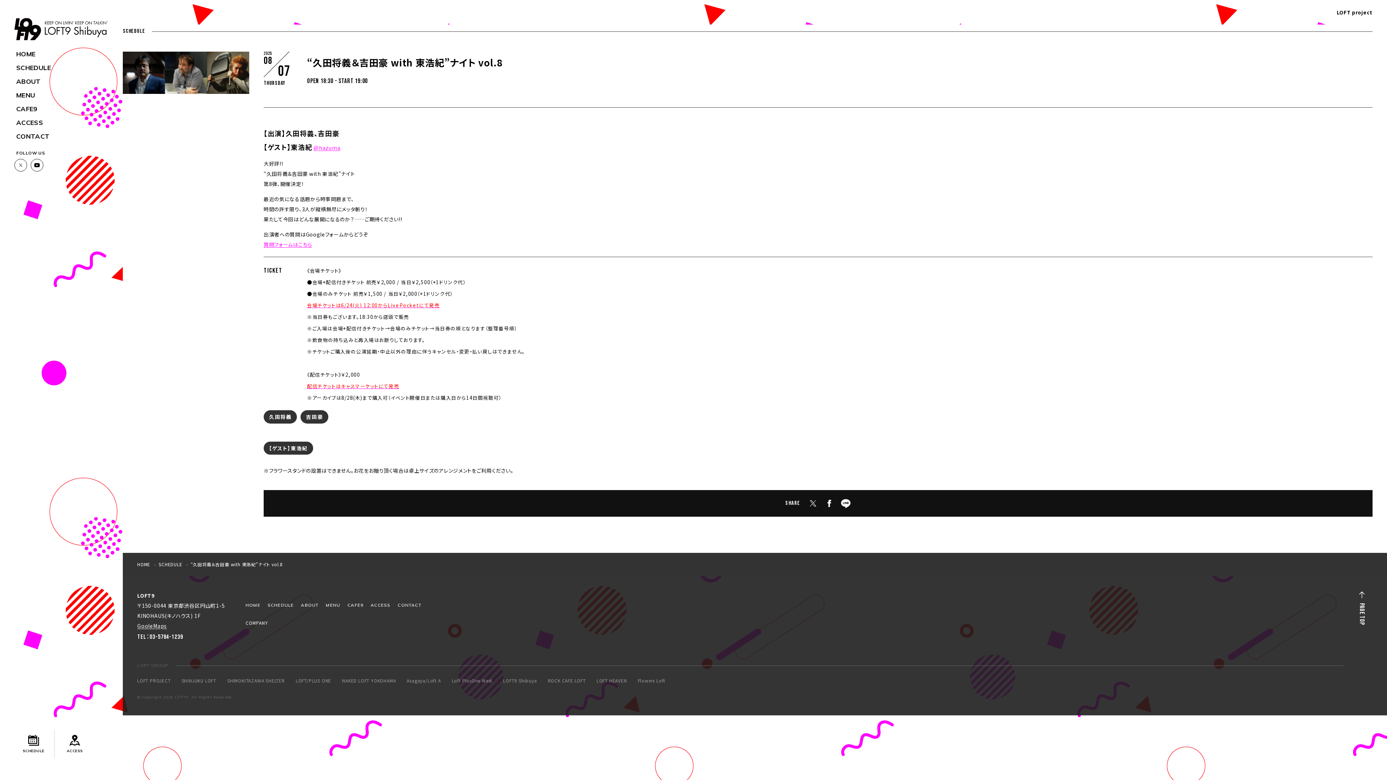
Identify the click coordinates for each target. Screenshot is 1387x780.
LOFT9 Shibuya (520, 681)
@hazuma (327, 147)
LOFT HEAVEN (612, 681)
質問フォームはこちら (288, 244)
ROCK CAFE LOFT (567, 681)
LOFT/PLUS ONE (313, 681)
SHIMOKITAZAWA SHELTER (256, 681)
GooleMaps (152, 625)
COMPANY (257, 623)
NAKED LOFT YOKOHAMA (369, 681)
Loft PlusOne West (472, 681)
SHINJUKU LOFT (199, 681)
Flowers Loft (652, 681)
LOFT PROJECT (154, 681)
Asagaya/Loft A (424, 681)
